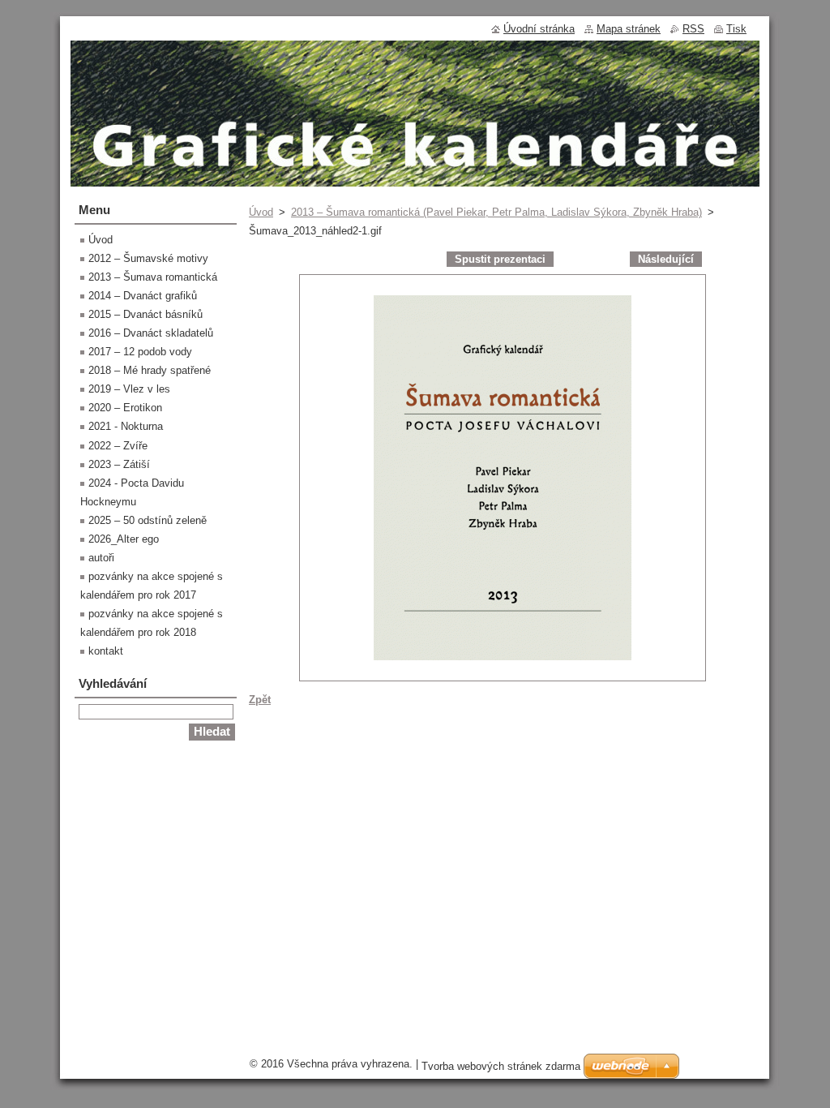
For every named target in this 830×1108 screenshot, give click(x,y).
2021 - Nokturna (125, 426)
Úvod (261, 212)
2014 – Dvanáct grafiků (142, 296)
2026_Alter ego (123, 539)
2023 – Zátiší (119, 464)
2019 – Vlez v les (129, 389)
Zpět (260, 700)
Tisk (736, 29)
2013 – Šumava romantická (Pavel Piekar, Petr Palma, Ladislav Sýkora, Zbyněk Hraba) (496, 212)
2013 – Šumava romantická (152, 277)
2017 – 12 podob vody (140, 352)
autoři (101, 558)
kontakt (105, 651)
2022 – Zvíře (118, 446)
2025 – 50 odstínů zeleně (147, 520)
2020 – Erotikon (125, 408)
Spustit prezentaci (500, 259)
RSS (693, 29)
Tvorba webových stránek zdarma (500, 1066)
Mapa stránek (629, 29)
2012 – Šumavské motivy (148, 258)
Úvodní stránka (539, 29)
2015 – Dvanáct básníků (145, 314)
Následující (666, 259)
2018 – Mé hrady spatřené (149, 370)
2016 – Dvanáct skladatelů (150, 333)
